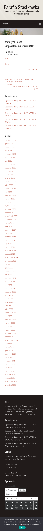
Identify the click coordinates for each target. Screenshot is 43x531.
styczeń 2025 (10, 206)
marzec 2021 (10, 364)
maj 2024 (8, 233)
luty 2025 (8, 202)
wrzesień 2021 (10, 343)
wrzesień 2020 (10, 385)
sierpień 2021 (10, 347)
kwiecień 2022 (10, 319)
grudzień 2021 (10, 333)
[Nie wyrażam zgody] (40, 524)
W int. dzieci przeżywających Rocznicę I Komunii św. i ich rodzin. (19, 81)
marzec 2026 (10, 157)
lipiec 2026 (9, 144)
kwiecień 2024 (10, 237)
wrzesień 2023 (10, 261)
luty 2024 (8, 243)
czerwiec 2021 (10, 354)
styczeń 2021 (10, 371)
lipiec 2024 (9, 226)
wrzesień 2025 (10, 178)
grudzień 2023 (10, 250)
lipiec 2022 (9, 309)
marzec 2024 (10, 240)
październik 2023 (11, 257)
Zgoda (22, 528)
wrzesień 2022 (10, 302)
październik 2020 (11, 381)
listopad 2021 (10, 337)
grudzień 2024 (10, 209)
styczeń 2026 (10, 164)
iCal (6, 58)
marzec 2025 (10, 199)
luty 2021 (8, 368)
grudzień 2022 (10, 292)
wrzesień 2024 (10, 219)
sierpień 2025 (10, 181)
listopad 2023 (10, 254)
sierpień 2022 (10, 306)
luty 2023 (8, 285)
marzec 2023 (10, 281)
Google (8, 64)
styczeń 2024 (10, 247)
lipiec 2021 (9, 350)
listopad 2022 (10, 295)
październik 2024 (11, 216)
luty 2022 (8, 326)
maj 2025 (8, 192)
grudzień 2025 (10, 168)
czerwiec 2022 (10, 312)
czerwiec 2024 (10, 230)
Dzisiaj (22, 490)
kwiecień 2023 (10, 278)
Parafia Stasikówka (21, 7)
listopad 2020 (10, 378)
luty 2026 (8, 161)
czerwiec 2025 (10, 188)
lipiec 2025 (9, 185)
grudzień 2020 (10, 374)
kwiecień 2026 (10, 154)
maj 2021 (8, 357)
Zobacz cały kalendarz (29, 69)
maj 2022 (8, 316)
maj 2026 (8, 150)
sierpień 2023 (10, 264)
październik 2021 (11, 340)
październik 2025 (11, 175)
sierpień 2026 (10, 140)
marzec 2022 (10, 323)
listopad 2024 (10, 212)
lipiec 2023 (9, 268)
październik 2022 (11, 299)
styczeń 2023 (10, 288)
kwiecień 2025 (10, 195)
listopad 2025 (10, 171)
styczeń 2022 (10, 330)
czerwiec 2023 (10, 271)
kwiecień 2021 (10, 361)
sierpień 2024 (10, 223)
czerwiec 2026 (10, 147)
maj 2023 (8, 275)
